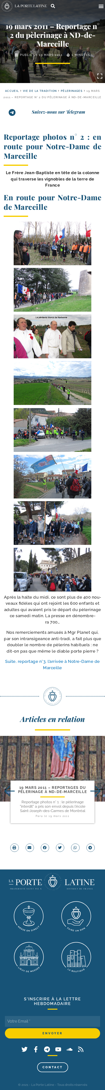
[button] (101, 6)
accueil (12, 91)
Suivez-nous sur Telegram (58, 112)
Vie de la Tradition (40, 91)
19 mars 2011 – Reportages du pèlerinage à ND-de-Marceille (52, 789)
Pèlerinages (72, 91)
